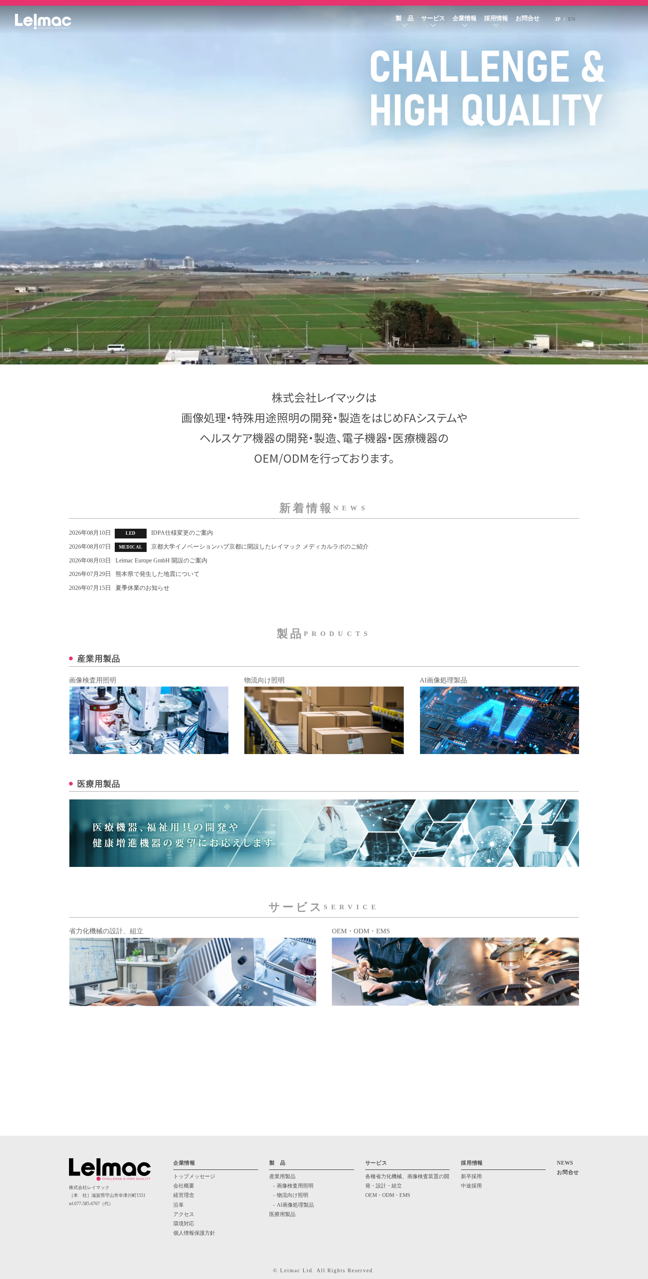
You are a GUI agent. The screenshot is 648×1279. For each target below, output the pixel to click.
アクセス (183, 1214)
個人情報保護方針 (194, 1233)
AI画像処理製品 (295, 1205)
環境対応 (183, 1224)
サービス (433, 18)
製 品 (405, 18)
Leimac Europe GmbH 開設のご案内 (161, 560)
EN (571, 19)
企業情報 (465, 18)
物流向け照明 (292, 1195)
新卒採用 (471, 1176)
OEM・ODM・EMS (387, 1195)
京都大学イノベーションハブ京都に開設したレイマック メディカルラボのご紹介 (260, 546)
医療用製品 (282, 1214)
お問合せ (528, 18)
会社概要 (183, 1186)
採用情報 (496, 18)
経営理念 (183, 1195)
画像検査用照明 (295, 1186)
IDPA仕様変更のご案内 (182, 532)
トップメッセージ (194, 1176)
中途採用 (471, 1186)
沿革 (178, 1205)
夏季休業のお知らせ (143, 588)
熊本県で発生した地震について (158, 574)
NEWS (565, 1163)
